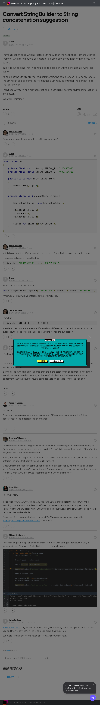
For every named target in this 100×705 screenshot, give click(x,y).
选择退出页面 (51, 356)
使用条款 (31, 354)
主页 (13, 3)
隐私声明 (23, 354)
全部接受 (42, 361)
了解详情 (56, 348)
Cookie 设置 (56, 361)
